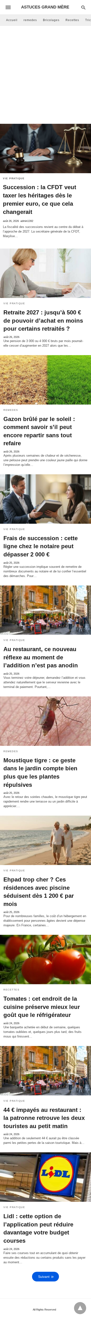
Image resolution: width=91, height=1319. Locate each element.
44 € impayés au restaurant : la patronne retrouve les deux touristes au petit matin (44, 1118)
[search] (83, 7)
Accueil (11, 20)
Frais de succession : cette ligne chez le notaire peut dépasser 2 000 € (40, 546)
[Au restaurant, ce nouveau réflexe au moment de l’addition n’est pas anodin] (45, 610)
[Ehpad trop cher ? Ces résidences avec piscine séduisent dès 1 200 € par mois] (45, 840)
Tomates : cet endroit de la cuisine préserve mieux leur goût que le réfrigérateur (41, 1006)
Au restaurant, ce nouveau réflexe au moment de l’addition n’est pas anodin (40, 657)
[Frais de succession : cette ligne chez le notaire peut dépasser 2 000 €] (45, 499)
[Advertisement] (45, 76)
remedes (30, 20)
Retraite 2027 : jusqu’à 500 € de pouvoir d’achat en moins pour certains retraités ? (43, 320)
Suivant (44, 1277)
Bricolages (51, 20)
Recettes (72, 20)
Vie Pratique (14, 178)
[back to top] (80, 1308)
